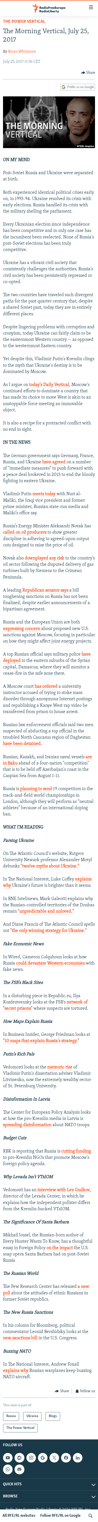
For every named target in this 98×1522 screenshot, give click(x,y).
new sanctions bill (20, 1338)
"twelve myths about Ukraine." (50, 866)
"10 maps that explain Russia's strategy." (41, 1041)
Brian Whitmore (22, 52)
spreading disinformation (27, 1125)
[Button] (88, 73)
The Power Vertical (24, 22)
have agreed (54, 462)
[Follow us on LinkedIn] (77, 1458)
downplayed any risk (44, 558)
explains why (15, 1371)
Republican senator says (45, 590)
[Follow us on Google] (42, 1458)
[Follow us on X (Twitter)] (54, 1458)
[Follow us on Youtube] (8, 1458)
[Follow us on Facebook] (66, 1458)
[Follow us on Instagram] (31, 1458)
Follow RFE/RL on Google (60, 1516)
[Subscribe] (19, 1469)
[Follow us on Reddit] (19, 1458)
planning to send (36, 789)
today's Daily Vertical (49, 385)
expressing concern (22, 629)
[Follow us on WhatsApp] (8, 1469)
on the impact (59, 1248)
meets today (44, 494)
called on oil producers (24, 532)
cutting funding (75, 1151)
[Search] (90, 1515)
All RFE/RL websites (19, 1516)
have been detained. (22, 744)
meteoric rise (59, 1067)
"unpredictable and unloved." (45, 911)
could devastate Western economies (50, 963)
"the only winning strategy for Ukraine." (48, 931)
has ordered (46, 686)
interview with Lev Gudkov (63, 1190)
